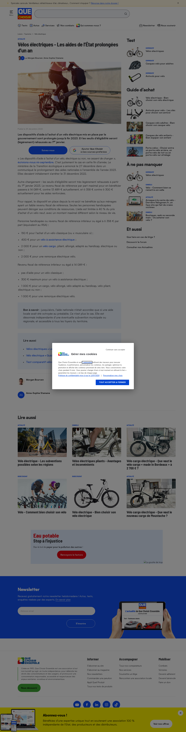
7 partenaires (87, 362)
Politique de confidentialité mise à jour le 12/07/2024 (78, 376)
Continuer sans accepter (115, 350)
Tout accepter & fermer (112, 382)
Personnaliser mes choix (113, 376)
